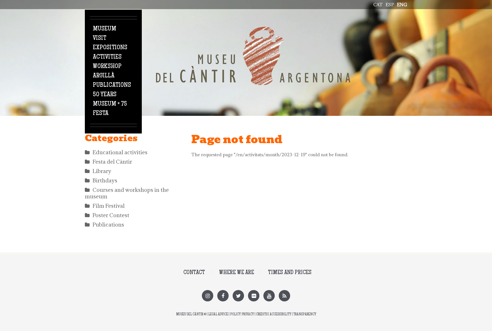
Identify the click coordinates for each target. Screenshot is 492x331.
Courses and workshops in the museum (127, 193)
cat (378, 4)
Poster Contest (111, 215)
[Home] (253, 30)
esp (390, 4)
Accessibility (280, 314)
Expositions (110, 47)
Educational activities (120, 152)
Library (102, 171)
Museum (104, 29)
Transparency (304, 314)
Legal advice (218, 314)
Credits (262, 314)
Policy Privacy (242, 314)
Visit (99, 38)
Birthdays (105, 180)
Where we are (236, 273)
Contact (194, 273)
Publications (112, 85)
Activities (107, 57)
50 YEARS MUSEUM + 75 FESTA (110, 104)
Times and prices (289, 273)
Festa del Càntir (112, 161)
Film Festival (109, 205)
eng (402, 4)
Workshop (107, 66)
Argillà (103, 76)
